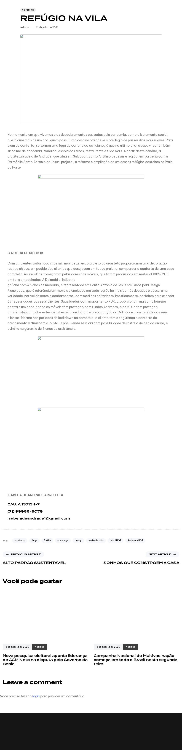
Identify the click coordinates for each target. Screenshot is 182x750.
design (78, 540)
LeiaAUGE (115, 540)
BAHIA (47, 540)
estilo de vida (96, 540)
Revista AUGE (135, 540)
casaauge (62, 540)
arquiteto (20, 540)
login (36, 696)
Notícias (28, 10)
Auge (34, 540)
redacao (25, 27)
